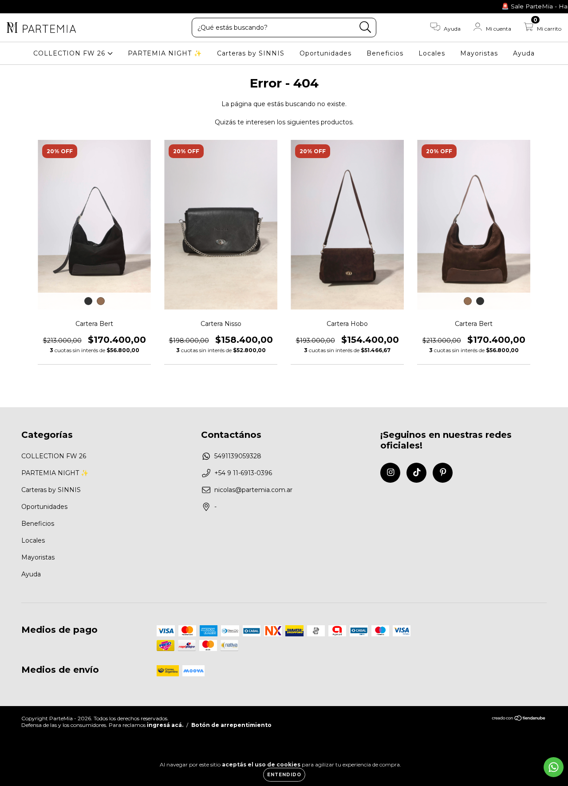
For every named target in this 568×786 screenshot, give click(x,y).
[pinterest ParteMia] (39, 6)
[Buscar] (365, 27)
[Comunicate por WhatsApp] (554, 767)
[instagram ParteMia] (13, 6)
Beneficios (385, 53)
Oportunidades (325, 53)
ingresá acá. (165, 725)
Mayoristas (479, 53)
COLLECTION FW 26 (70, 53)
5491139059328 (237, 456)
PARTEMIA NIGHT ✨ (165, 53)
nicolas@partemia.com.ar (253, 490)
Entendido (284, 775)
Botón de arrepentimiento (231, 725)
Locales (431, 53)
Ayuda (524, 53)
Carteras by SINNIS (250, 53)
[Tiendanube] (519, 719)
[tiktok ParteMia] (26, 6)
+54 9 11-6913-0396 (243, 473)
